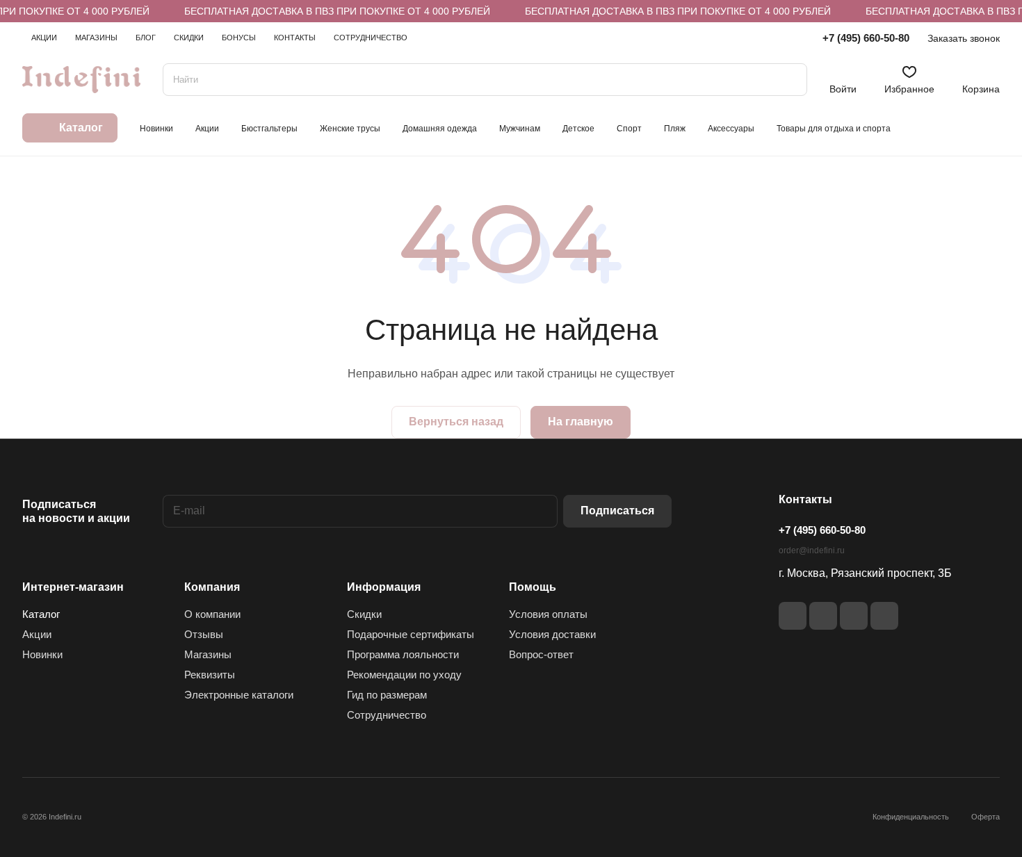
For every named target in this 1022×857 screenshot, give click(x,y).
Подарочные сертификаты (410, 634)
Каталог (41, 614)
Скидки (364, 614)
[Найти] (789, 79)
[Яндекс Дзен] (854, 616)
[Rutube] (823, 616)
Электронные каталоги (238, 695)
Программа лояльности (403, 654)
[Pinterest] (884, 616)
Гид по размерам (387, 695)
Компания (212, 587)
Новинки (42, 654)
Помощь (532, 587)
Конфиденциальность (911, 817)
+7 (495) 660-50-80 (865, 38)
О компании (212, 614)
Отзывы (203, 634)
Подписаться (617, 510)
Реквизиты (209, 674)
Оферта (985, 817)
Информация (384, 587)
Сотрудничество (386, 715)
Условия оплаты (548, 614)
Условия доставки (552, 634)
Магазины (208, 654)
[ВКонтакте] (792, 616)
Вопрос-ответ (541, 654)
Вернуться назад (456, 421)
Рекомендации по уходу (404, 674)
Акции (36, 634)
